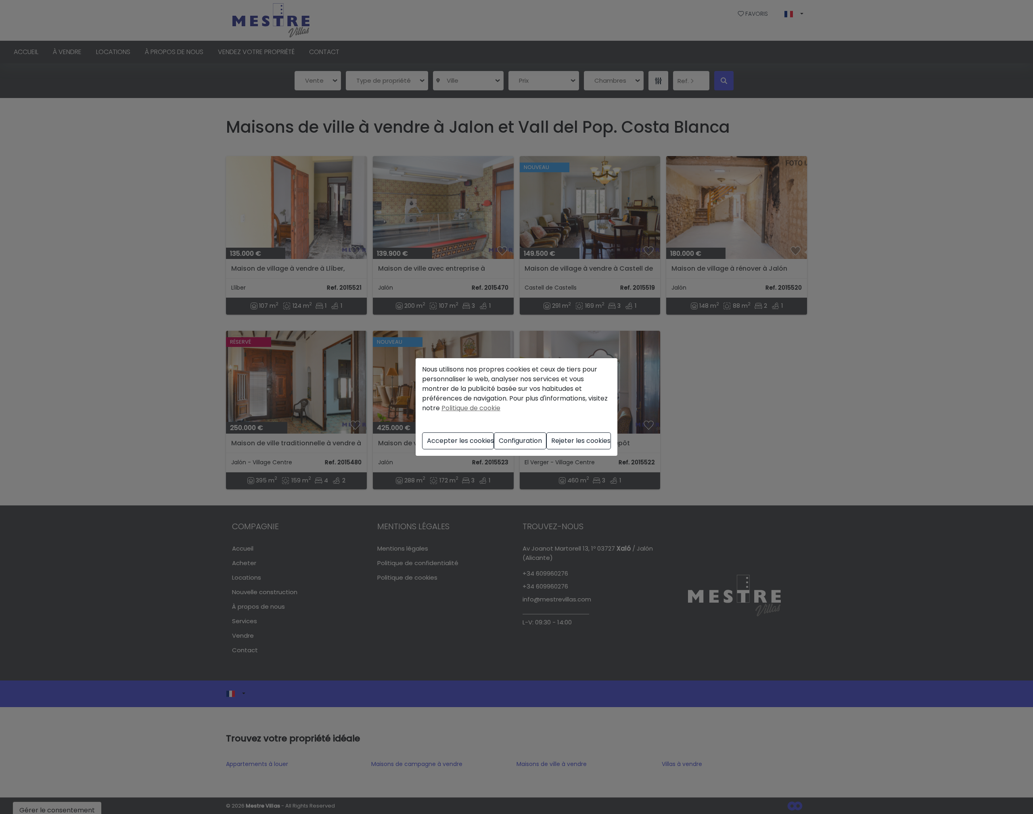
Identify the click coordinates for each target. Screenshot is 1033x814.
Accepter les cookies (460, 440)
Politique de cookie (470, 408)
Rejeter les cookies (581, 440)
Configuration (520, 440)
